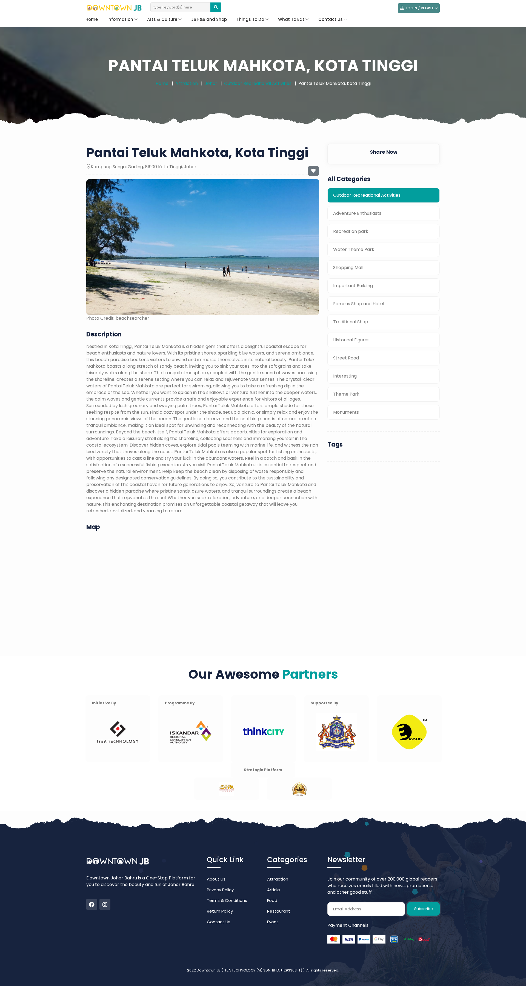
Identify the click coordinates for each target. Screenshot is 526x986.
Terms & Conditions (227, 900)
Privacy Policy (220, 890)
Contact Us (218, 922)
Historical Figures (351, 340)
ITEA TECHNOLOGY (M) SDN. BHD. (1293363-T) (263, 970)
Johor (211, 83)
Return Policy (220, 911)
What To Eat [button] (291, 19)
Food (272, 900)
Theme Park (346, 394)
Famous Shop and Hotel (358, 304)
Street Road (346, 358)
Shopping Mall (348, 267)
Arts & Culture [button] (162, 19)
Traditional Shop (350, 322)
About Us (216, 879)
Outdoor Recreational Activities (257, 83)
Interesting (345, 376)
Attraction (186, 83)
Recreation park (350, 231)
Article (273, 890)
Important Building (353, 285)
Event (272, 922)
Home (91, 19)
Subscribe (423, 908)
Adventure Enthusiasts (357, 213)
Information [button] (120, 19)
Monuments (346, 412)
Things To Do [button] (250, 19)
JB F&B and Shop (209, 19)
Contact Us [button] (331, 19)
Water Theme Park (353, 249)
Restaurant (278, 911)
